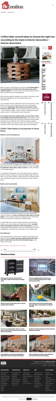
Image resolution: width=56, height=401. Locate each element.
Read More (34, 399)
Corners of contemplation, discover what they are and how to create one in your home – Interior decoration (14, 330)
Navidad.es (37, 376)
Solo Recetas (26, 372)
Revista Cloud (15, 383)
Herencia (48, 388)
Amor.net (25, 378)
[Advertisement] (28, 24)
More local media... (50, 390)
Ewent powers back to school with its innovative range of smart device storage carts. (45, 79)
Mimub (2, 388)
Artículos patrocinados (36, 363)
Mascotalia (36, 381)
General (3, 12)
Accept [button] (29, 399)
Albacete (48, 372)
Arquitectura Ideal (5, 378)
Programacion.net (16, 372)
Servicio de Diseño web (48, 363)
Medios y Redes (50, 361)
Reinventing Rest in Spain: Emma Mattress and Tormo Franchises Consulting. (41, 355)
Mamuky (25, 379)
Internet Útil (15, 385)
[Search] (50, 48)
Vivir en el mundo (27, 383)
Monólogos (37, 379)
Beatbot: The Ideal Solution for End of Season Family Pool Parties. (42, 329)
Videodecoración (5, 379)
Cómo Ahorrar (37, 383)
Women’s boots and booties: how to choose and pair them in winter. (13, 304)
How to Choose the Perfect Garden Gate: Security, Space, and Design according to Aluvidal (41, 305)
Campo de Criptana (50, 379)
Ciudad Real (48, 381)
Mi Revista (36, 386)
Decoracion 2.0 (4, 372)
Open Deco (3, 374)
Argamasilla (48, 378)
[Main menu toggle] (53, 5)
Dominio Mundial (38, 374)
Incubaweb (14, 378)
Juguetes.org (37, 378)
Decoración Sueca (5, 376)
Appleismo (14, 376)
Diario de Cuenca (50, 383)
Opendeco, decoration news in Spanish (14, 245)
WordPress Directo (16, 379)
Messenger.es (15, 374)
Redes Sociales (15, 381)
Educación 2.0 (37, 372)
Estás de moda (26, 374)
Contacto (44, 365)
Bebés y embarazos (28, 376)
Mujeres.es (25, 381)
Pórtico (2, 390)
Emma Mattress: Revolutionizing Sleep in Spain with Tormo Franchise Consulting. (12, 355)
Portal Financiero (38, 385)
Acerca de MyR (51, 365)
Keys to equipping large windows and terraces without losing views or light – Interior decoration (40, 279)
